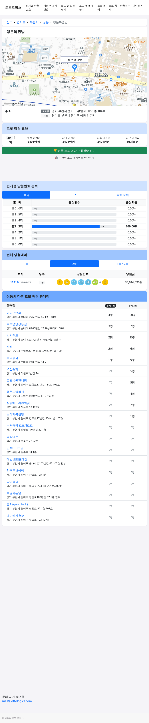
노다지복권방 (15, 414)
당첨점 (124, 5)
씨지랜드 (12, 335)
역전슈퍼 (12, 369)
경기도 (21, 22)
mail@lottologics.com (17, 701)
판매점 (136, 5)
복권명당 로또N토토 (20, 425)
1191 (15, 282)
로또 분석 (101, 7)
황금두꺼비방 (15, 470)
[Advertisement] (74, 170)
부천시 (34, 22)
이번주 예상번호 (50, 7)
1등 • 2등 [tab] (122, 264)
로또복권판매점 (17, 380)
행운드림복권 (15, 392)
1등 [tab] (26, 264)
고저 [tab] (74, 195)
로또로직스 (13, 7)
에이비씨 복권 (16, 516)
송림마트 (12, 437)
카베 (9, 347)
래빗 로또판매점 (17, 459)
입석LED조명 (15, 448)
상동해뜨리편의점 (18, 403)
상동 (46, 22)
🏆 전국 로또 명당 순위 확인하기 (74, 151)
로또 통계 (113, 7)
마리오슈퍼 (14, 313)
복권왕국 (12, 358)
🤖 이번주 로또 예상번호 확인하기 (74, 157)
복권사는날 (14, 493)
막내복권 (12, 482)
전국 (9, 22)
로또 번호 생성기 (68, 7)
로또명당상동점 (17, 324)
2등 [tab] (74, 264)
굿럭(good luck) (17, 504)
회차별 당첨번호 (32, 7)
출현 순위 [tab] (122, 195)
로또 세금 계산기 (86, 7)
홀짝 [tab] (26, 195)
